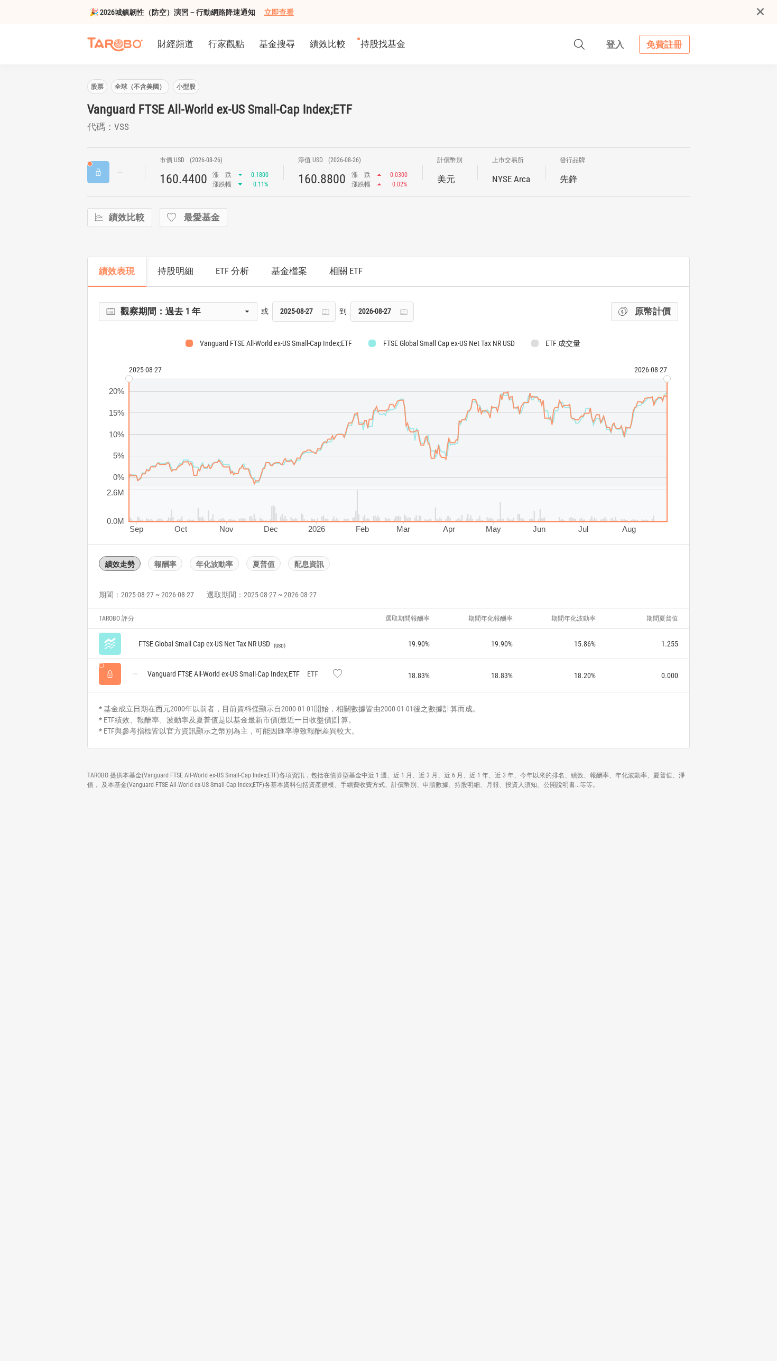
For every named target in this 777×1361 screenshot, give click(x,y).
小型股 (186, 86)
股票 (97, 86)
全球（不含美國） (140, 86)
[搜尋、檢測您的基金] (579, 44)
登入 (615, 44)
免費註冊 (664, 44)
